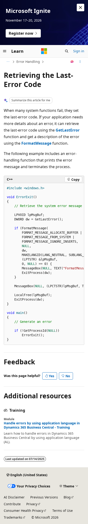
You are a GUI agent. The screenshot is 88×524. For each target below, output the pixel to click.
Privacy (31, 504)
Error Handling (28, 61)
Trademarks (13, 517)
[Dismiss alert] (80, 7)
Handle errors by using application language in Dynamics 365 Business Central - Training (42, 425)
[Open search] (66, 51)
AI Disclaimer (14, 497)
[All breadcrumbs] (8, 61)
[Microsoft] (44, 51)
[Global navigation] (4, 51)
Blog (67, 497)
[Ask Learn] (72, 61)
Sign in (78, 51)
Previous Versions (44, 497)
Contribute (12, 504)
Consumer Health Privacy (23, 510)
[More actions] (80, 61)
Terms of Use (62, 510)
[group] (44, 264)
